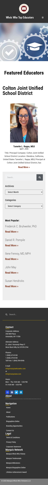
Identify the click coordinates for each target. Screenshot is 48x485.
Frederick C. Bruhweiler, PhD (21, 226)
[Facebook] (12, 392)
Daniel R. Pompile (15, 240)
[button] (42, 17)
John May (10, 267)
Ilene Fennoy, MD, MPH (18, 253)
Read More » (24, 167)
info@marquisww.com (13, 374)
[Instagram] (7, 392)
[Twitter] (16, 392)
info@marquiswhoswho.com (16, 369)
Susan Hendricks (14, 281)
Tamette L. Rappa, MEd (24, 146)
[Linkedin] (21, 392)
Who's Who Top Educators (20, 17)
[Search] (39, 177)
